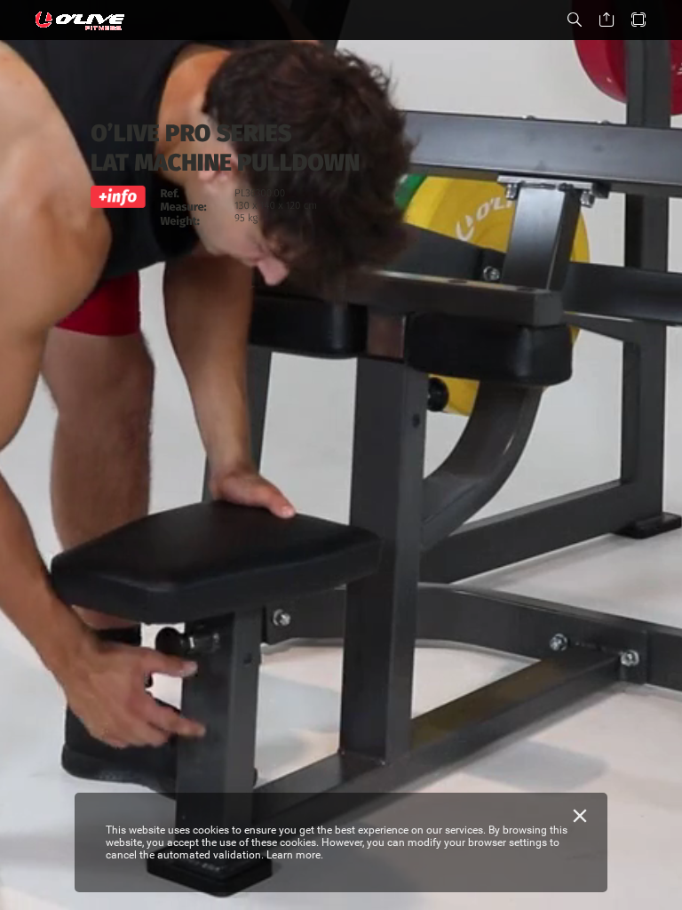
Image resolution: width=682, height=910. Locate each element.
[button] (575, 20)
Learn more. (294, 855)
